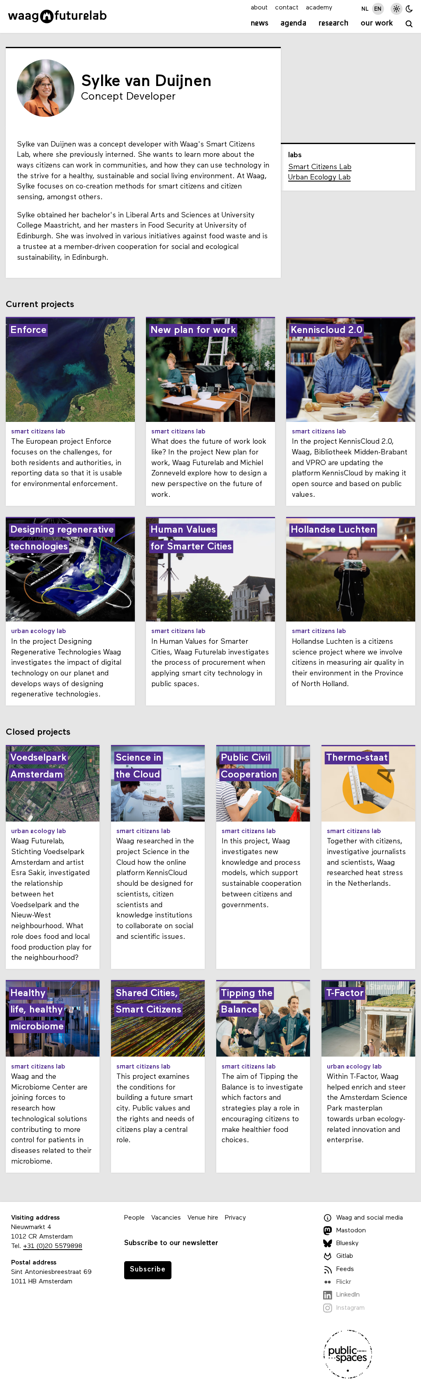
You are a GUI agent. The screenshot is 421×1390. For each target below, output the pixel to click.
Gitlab (344, 1256)
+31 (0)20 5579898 (52, 1246)
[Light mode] (396, 9)
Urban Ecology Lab (319, 177)
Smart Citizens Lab (320, 167)
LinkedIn (348, 1295)
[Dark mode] (409, 9)
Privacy (235, 1218)
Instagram (350, 1308)
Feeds (345, 1269)
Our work (377, 23)
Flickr (343, 1282)
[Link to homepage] (57, 16)
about (259, 8)
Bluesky (347, 1243)
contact (286, 8)
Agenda (293, 23)
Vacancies (166, 1218)
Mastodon (351, 1230)
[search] (409, 24)
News (259, 23)
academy (319, 8)
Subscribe (148, 1269)
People (134, 1218)
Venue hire (202, 1218)
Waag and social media (369, 1218)
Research (334, 23)
